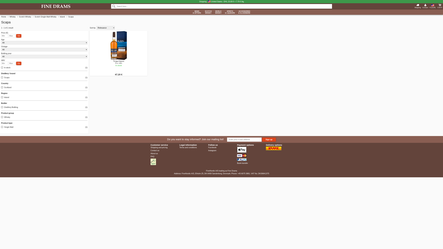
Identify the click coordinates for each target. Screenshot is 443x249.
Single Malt (45, 127)
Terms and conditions (188, 147)
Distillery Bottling (45, 107)
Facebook (212, 147)
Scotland (45, 87)
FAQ (152, 156)
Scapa (45, 78)
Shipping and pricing (159, 147)
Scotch (208, 12)
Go (19, 36)
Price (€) (4, 33)
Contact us (155, 150)
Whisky (45, 117)
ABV (3, 60)
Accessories (244, 12)
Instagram (212, 150)
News (197, 12)
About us (154, 153)
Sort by (93, 28)
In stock (45, 68)
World (218, 12)
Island (45, 97)
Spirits (230, 12)
